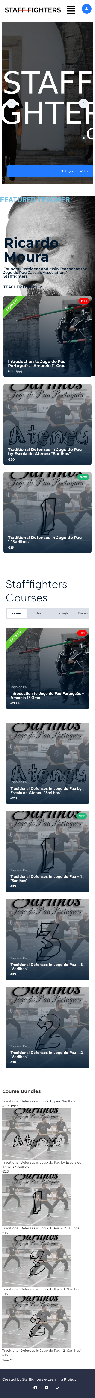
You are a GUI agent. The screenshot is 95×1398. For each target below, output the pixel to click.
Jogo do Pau (19, 687)
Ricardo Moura (31, 250)
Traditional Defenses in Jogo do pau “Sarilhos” (39, 1101)
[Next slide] (83, 103)
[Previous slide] (11, 103)
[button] (71, 10)
